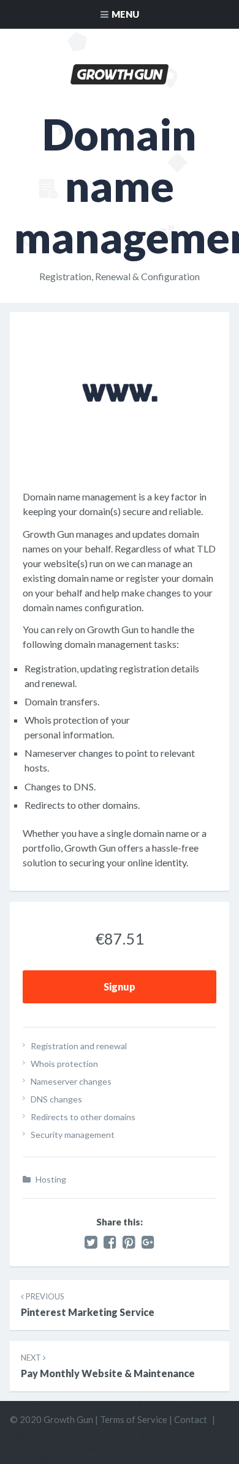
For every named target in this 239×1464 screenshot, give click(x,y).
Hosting (51, 1179)
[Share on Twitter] (91, 1242)
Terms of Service (133, 1419)
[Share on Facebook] (110, 1242)
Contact (190, 1419)
